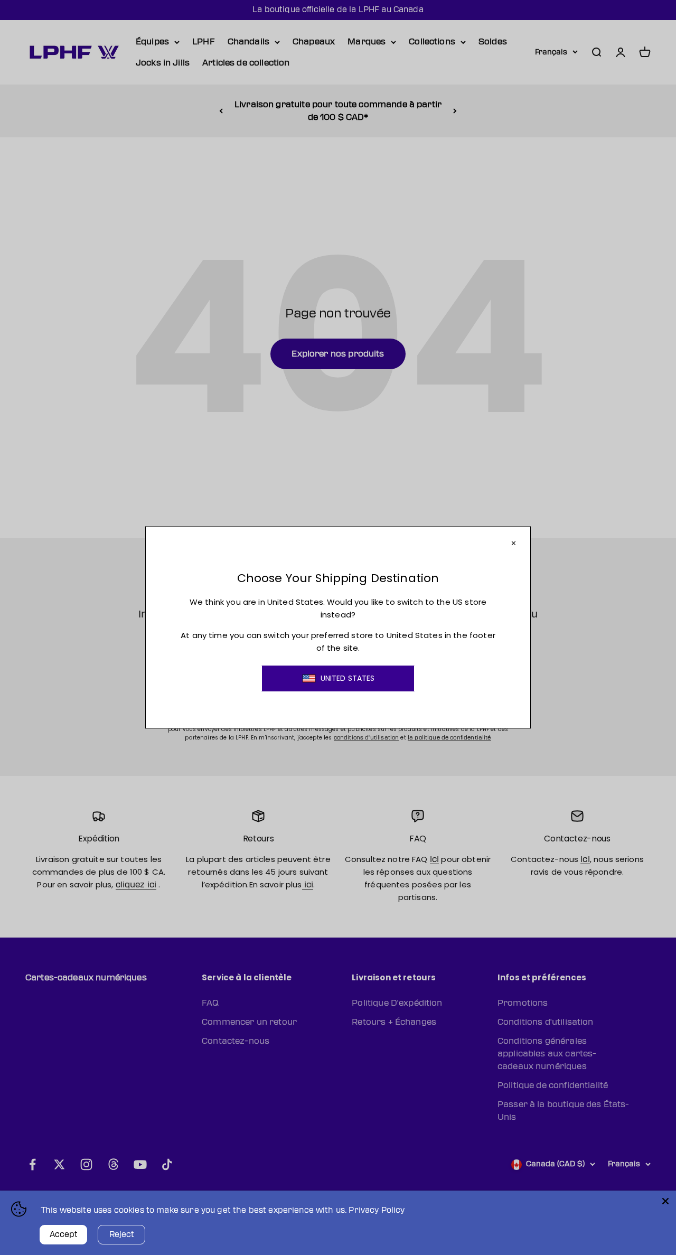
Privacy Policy (377, 1210)
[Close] (665, 1201)
